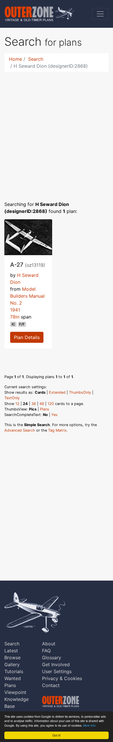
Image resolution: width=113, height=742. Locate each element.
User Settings (57, 671)
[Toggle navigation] (100, 14)
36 (33, 404)
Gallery (12, 664)
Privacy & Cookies (62, 678)
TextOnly (12, 398)
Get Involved (56, 664)
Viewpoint (15, 692)
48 (41, 404)
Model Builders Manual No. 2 (27, 296)
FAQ (46, 650)
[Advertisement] (56, 132)
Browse (12, 657)
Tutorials (13, 671)
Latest (11, 650)
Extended (57, 392)
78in (14, 317)
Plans (44, 409)
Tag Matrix (57, 430)
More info (89, 725)
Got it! (56, 735)
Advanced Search (19, 430)
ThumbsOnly (80, 392)
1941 (15, 310)
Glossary (51, 657)
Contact (51, 685)
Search (35, 59)
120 (51, 404)
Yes (54, 415)
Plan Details (27, 337)
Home (15, 59)
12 (17, 404)
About (48, 644)
